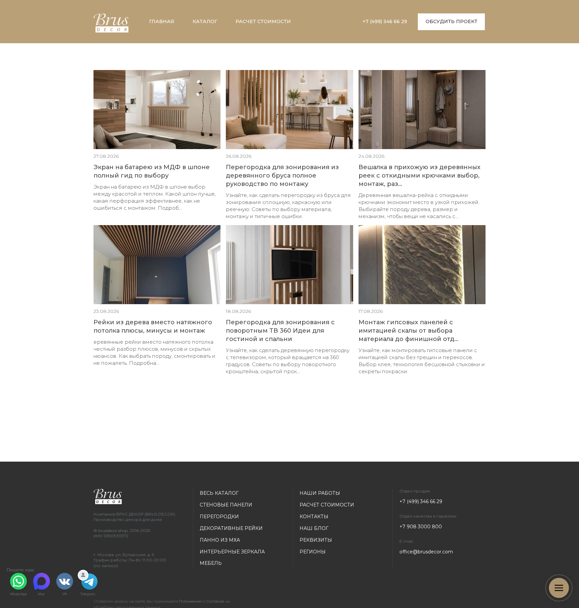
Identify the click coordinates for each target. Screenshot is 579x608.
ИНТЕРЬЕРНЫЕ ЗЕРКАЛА (232, 552)
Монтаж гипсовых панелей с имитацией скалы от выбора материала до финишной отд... (408, 331)
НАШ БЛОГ (314, 528)
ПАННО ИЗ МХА (220, 540)
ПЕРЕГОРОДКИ (219, 517)
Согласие (215, 601)
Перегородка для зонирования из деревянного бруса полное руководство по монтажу (282, 175)
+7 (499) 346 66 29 (385, 21)
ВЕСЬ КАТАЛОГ (219, 493)
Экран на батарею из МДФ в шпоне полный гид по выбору (151, 171)
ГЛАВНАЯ (161, 21)
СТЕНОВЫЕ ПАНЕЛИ (226, 505)
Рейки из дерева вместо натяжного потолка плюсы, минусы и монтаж (152, 326)
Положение (190, 601)
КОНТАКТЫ (314, 517)
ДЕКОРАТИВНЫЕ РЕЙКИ (231, 528)
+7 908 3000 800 (420, 527)
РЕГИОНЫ (313, 552)
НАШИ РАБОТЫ (320, 493)
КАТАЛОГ (205, 21)
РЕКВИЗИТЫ (316, 540)
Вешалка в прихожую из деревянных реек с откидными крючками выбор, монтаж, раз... (419, 175)
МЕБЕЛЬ (211, 563)
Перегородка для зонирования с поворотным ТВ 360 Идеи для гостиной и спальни (280, 331)
